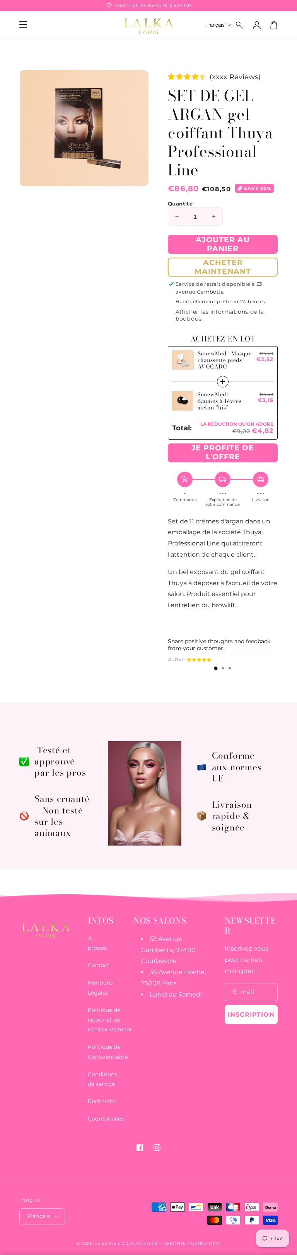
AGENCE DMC (203, 1243)
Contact (98, 965)
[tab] (215, 668)
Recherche (102, 1101)
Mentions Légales (100, 987)
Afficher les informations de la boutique (220, 315)
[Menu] (23, 25)
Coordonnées (106, 1118)
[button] (239, 25)
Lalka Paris (107, 1243)
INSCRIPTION (251, 1014)
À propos (97, 943)
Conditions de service (102, 1079)
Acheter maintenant (223, 267)
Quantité (180, 203)
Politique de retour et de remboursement (110, 1020)
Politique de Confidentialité (108, 1051)
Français (38, 1216)
